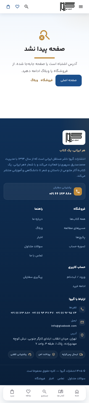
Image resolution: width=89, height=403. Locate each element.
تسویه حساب (77, 246)
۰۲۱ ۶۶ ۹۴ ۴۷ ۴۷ (43, 313)
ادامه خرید (79, 286)
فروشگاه (47, 80)
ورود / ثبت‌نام (76, 277)
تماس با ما (36, 255)
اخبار (40, 237)
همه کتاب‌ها (77, 219)
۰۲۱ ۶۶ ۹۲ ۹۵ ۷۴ (66, 313)
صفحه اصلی (68, 80)
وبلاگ (34, 80)
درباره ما (37, 219)
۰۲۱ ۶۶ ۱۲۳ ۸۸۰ (20, 313)
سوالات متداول (33, 246)
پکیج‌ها (80, 237)
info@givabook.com (64, 326)
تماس (61, 378)
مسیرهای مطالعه (74, 228)
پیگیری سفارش (33, 277)
